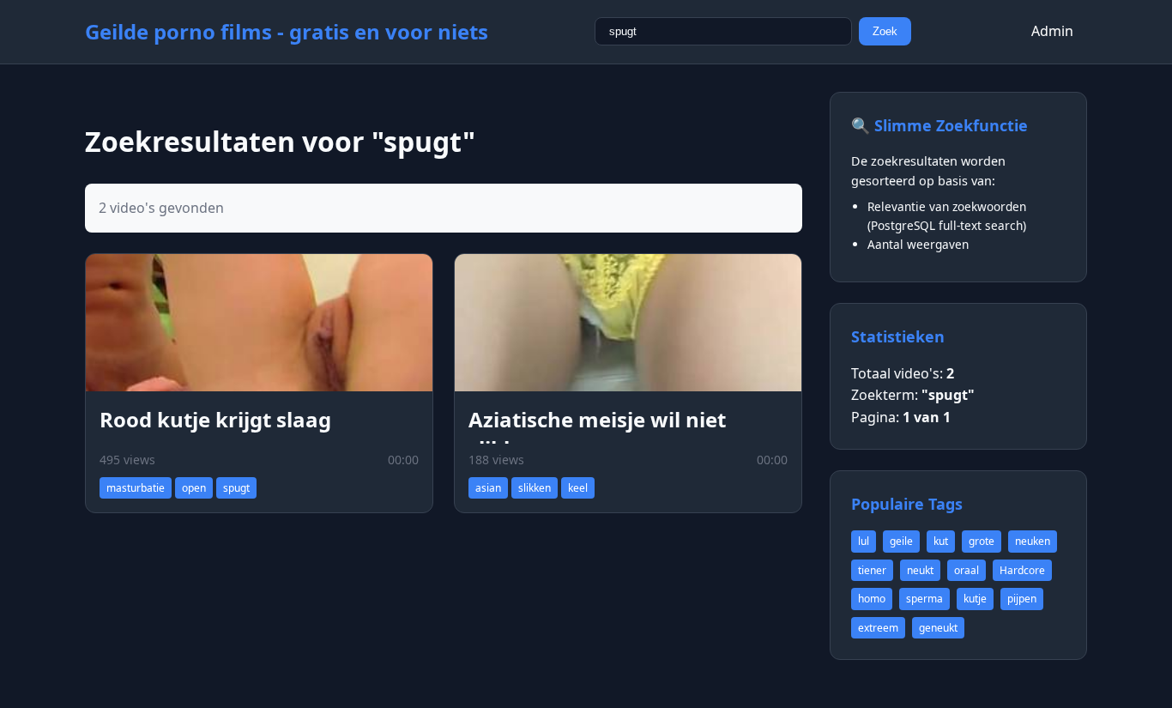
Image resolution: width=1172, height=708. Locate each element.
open (194, 488)
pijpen (1021, 598)
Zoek (885, 31)
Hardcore (1022, 570)
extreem (878, 627)
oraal (966, 570)
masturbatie (135, 488)
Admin (1052, 30)
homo (871, 598)
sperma (924, 598)
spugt (236, 488)
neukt (920, 570)
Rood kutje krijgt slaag (215, 419)
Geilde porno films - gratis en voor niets (286, 31)
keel (578, 488)
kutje (975, 598)
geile (901, 541)
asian (488, 488)
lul (863, 541)
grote (981, 541)
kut (940, 541)
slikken (534, 488)
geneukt (938, 627)
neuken (1032, 541)
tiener (872, 570)
